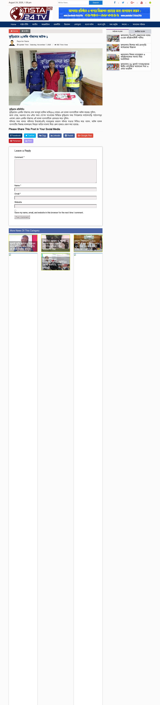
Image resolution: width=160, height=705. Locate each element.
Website (18, 202)
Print (29, 141)
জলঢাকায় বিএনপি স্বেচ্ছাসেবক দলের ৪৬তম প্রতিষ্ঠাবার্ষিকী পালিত (135, 36)
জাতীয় (34, 24)
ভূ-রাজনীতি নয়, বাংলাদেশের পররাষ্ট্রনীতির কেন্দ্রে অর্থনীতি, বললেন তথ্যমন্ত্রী (54, 263)
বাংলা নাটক (89, 24)
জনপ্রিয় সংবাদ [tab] (140, 31)
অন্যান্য (124, 24)
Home (13, 24)
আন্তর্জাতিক (46, 24)
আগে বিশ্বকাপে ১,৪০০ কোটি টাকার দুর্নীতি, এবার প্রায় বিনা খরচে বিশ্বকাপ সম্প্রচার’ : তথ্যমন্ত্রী (87, 245)
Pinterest (16, 141)
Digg (43, 135)
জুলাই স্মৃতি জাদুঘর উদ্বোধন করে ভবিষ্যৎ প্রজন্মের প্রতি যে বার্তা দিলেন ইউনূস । (22, 246)
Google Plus (86, 135)
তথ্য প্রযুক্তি (114, 24)
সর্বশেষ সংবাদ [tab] (117, 31)
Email (17, 194)
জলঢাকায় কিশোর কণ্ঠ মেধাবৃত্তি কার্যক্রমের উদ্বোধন (133, 46)
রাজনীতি (57, 24)
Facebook (16, 135)
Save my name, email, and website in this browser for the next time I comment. (49, 212)
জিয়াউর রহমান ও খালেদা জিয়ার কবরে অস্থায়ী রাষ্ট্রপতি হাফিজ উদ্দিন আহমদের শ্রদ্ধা (54, 245)
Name (17, 185)
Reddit (70, 135)
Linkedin (56, 135)
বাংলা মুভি (101, 24)
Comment (19, 157)
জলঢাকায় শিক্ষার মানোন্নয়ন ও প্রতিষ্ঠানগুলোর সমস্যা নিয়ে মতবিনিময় (133, 56)
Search (96, 2)
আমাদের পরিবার (139, 24)
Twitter (30, 135)
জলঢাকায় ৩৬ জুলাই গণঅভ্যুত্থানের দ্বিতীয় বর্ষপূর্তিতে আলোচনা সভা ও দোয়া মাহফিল (135, 66)
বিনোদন (67, 24)
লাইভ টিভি (24, 24)
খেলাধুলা (77, 24)
